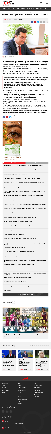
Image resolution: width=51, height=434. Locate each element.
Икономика (30, 8)
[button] (30, 345)
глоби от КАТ (36, 390)
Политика (4, 387)
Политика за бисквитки (39, 389)
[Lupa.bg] (4, 57)
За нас (34, 383)
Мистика (20, 396)
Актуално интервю (22, 399)
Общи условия (37, 387)
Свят (18, 8)
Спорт (3, 389)
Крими (23, 8)
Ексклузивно (6, 337)
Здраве (19, 385)
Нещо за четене (5, 390)
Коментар (20, 392)
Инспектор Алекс (22, 387)
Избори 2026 (36, 396)
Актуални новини (22, 390)
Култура (3, 392)
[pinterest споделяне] (35, 22)
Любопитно (6, 8)
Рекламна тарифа (37, 385)
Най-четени (37, 162)
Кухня (19, 389)
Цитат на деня (21, 398)
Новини (9, 12)
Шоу (19, 383)
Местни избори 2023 (38, 392)
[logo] (8, 3)
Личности (20, 403)
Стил (19, 394)
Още (45, 8)
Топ (16, 12)
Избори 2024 (36, 394)
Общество (39, 8)
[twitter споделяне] (38, 22)
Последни (14, 162)
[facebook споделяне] (32, 22)
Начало (4, 12)
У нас (13, 8)
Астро (19, 401)
